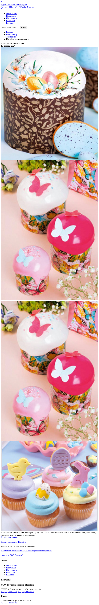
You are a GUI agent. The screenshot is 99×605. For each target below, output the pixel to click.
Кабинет (10, 23)
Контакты (10, 20)
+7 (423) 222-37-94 (9, 7)
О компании (11, 13)
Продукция (11, 16)
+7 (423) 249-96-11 (26, 7)
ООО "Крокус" (12, 555)
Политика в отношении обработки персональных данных (26, 551)
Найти (23, 28)
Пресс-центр (11, 18)
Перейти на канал (9, 537)
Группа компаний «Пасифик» (14, 4)
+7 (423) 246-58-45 (9, 603)
